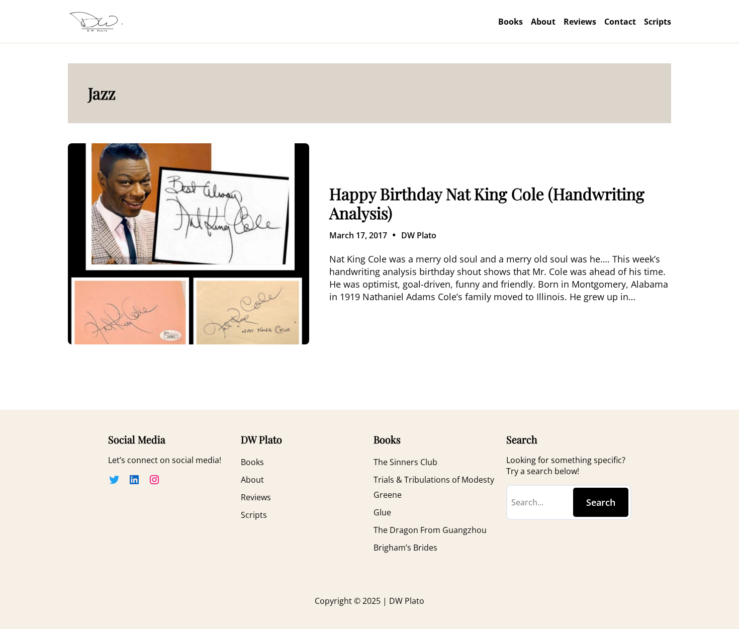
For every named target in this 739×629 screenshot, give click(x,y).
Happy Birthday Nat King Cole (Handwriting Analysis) (486, 203)
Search (600, 502)
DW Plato (418, 235)
